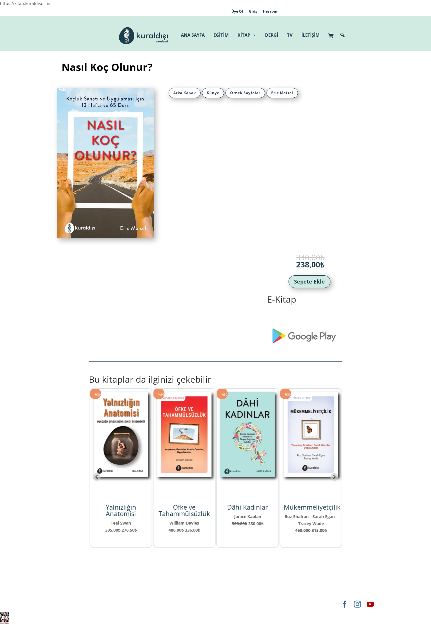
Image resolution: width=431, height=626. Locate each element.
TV (290, 35)
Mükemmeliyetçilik (311, 507)
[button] (342, 35)
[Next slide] (334, 477)
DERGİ (271, 35)
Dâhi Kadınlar (247, 507)
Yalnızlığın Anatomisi (120, 510)
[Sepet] (332, 32)
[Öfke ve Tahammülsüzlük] (184, 473)
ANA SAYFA (193, 35)
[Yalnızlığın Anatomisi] (120, 473)
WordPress (149, 604)
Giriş (253, 11)
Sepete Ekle (309, 281)
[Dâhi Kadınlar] (247, 473)
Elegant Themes (73, 604)
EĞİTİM (221, 35)
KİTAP (243, 35)
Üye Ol (237, 11)
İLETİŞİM (310, 35)
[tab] (185, 93)
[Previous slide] (97, 477)
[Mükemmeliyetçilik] (310, 473)
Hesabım (271, 11)
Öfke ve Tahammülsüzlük (184, 510)
